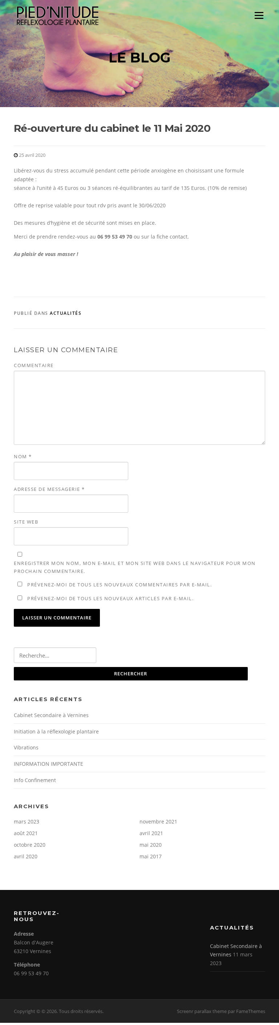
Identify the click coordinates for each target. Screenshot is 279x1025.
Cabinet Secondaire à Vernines (51, 715)
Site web (26, 521)
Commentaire (34, 365)
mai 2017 (151, 856)
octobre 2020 (29, 844)
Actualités (65, 313)
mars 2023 (26, 821)
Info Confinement (35, 780)
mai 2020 (151, 844)
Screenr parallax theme (202, 1011)
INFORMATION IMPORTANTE (48, 763)
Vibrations (26, 747)
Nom (23, 456)
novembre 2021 (158, 821)
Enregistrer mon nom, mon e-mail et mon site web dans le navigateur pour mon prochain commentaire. (135, 567)
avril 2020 (25, 856)
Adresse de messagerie (49, 489)
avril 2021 (151, 833)
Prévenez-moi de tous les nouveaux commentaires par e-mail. (119, 584)
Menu (258, 15)
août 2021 (26, 833)
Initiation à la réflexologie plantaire (56, 731)
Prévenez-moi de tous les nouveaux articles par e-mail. (110, 598)
